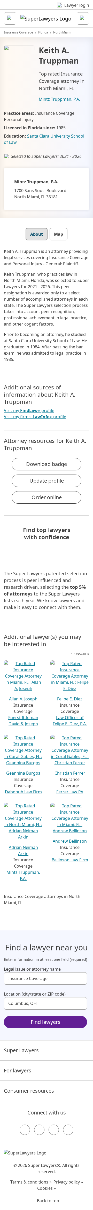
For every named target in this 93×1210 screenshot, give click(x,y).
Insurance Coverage (18, 32)
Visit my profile (29, 411)
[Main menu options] (10, 18)
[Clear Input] (81, 978)
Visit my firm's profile (35, 417)
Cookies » (46, 1188)
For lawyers (17, 1070)
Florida (43, 32)
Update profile (46, 480)
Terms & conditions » (30, 1182)
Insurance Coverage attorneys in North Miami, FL (42, 899)
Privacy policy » (68, 1182)
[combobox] (45, 978)
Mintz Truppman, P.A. (59, 99)
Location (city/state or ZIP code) (35, 994)
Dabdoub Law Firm (23, 792)
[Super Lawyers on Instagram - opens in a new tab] (39, 1130)
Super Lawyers (21, 1050)
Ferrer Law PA (69, 792)
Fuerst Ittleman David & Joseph (23, 721)
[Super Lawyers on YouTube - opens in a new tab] (54, 1130)
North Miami (62, 32)
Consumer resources (29, 1090)
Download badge (46, 464)
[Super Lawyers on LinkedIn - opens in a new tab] (68, 1130)
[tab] (37, 234)
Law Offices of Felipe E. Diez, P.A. (70, 721)
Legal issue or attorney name (32, 969)
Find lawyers (45, 1021)
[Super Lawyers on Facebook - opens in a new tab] (25, 1130)
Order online (47, 497)
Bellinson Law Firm (70, 860)
